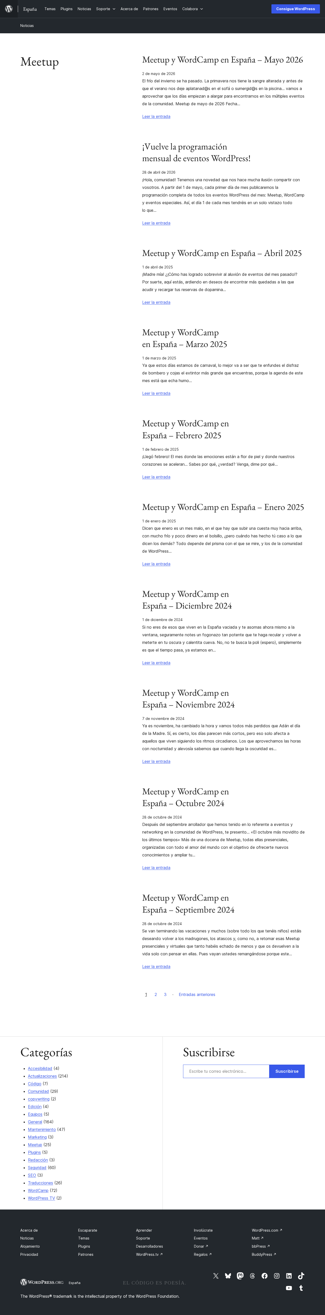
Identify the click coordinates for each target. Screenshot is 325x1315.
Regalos (203, 1254)
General (35, 1121)
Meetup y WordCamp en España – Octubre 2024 (185, 797)
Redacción (38, 1159)
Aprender (144, 1230)
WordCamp (38, 1190)
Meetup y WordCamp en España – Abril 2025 (222, 253)
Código (34, 1083)
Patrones (85, 1254)
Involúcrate (203, 1230)
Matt (258, 1238)
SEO (32, 1175)
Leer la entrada (156, 116)
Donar (201, 1246)
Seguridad (37, 1167)
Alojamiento (30, 1246)
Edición (35, 1106)
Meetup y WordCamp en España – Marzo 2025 (184, 338)
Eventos (201, 1238)
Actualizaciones (42, 1076)
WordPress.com (267, 1230)
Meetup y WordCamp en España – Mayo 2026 (222, 59)
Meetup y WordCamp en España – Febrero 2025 (185, 429)
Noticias (27, 25)
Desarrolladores (149, 1246)
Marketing (37, 1137)
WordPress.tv (149, 1254)
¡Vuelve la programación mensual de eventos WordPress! (196, 152)
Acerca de (29, 1230)
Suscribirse (287, 1071)
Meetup (35, 1144)
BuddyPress (264, 1254)
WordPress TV (41, 1198)
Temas (83, 1238)
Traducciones (40, 1182)
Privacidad (29, 1254)
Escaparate (87, 1230)
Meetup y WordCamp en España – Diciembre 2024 (187, 599)
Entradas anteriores (197, 994)
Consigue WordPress (295, 9)
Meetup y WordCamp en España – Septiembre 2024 (188, 903)
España (74, 1283)
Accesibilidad (40, 1068)
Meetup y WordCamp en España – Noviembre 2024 (188, 698)
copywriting (39, 1098)
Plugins (34, 1152)
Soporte (143, 1238)
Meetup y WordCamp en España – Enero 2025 (223, 507)
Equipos (35, 1114)
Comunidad (38, 1091)
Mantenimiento (42, 1129)
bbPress (261, 1246)
